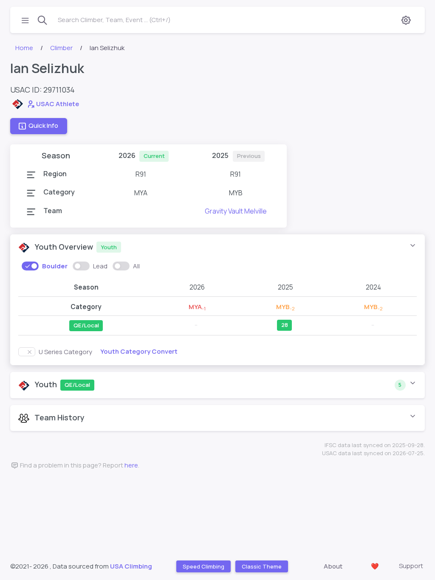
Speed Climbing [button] (203, 566)
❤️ (375, 566)
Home (24, 47)
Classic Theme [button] (261, 566)
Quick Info (43, 125)
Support (411, 565)
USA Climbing (131, 566)
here (131, 465)
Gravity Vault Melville (236, 211)
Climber (61, 47)
